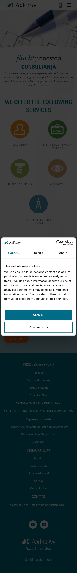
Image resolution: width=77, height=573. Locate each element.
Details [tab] (38, 252)
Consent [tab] (13, 252)
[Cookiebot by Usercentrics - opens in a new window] (56, 242)
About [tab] (63, 252)
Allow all (38, 314)
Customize (36, 327)
